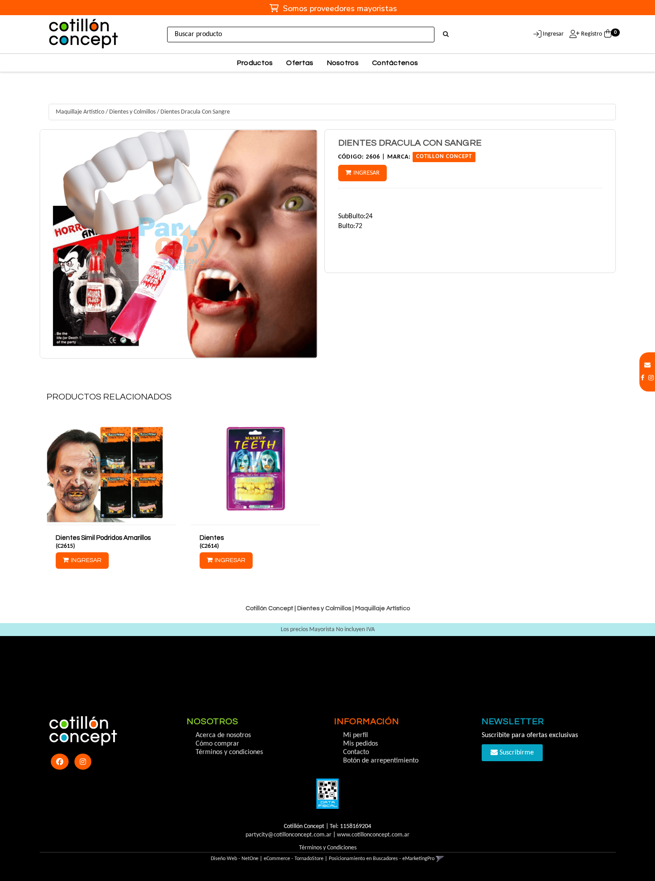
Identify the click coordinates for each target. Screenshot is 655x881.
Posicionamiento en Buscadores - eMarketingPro (381, 858)
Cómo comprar (217, 743)
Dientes (212, 537)
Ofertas (299, 62)
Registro (591, 34)
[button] (647, 365)
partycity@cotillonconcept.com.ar (289, 835)
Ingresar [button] (553, 34)
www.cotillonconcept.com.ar (373, 835)
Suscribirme (516, 752)
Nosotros (343, 62)
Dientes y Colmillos (132, 112)
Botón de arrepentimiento (380, 760)
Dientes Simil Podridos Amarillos (103, 537)
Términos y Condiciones (327, 847)
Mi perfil (355, 735)
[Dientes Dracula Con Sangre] (178, 244)
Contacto (356, 752)
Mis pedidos (360, 743)
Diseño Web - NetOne (234, 858)
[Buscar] (446, 35)
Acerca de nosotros (223, 735)
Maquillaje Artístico (80, 112)
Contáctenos (395, 62)
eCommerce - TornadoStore (293, 858)
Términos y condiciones (229, 752)
